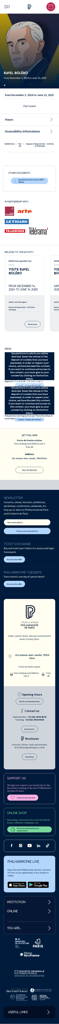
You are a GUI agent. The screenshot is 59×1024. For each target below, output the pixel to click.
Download (29, 757)
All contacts (29, 729)
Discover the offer (14, 559)
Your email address (15, 522)
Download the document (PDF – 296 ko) (31, 180)
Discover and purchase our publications (28, 829)
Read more (32, 324)
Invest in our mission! (26, 797)
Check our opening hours (29, 701)
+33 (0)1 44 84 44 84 (34, 719)
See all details (29, 470)
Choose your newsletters (27, 531)
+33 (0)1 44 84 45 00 (37, 716)
